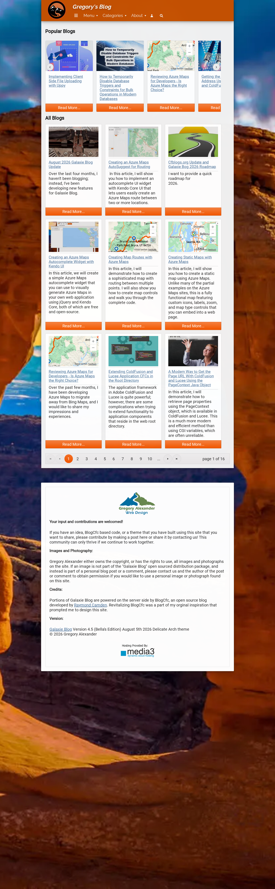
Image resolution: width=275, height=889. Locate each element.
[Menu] (76, 15)
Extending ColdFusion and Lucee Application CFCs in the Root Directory (131, 376)
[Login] (152, 15)
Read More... (69, 107)
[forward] (216, 67)
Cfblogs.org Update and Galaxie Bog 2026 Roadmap (192, 164)
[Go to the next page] (167, 458)
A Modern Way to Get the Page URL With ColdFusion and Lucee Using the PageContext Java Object (191, 378)
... (158, 458)
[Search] (161, 15)
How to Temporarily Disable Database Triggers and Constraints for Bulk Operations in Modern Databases (118, 87)
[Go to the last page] (177, 458)
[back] (50, 67)
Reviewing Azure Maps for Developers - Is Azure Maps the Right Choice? (170, 83)
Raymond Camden (90, 605)
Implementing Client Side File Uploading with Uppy (66, 81)
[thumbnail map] (73, 142)
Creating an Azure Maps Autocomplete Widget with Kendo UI (71, 261)
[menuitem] (75, 15)
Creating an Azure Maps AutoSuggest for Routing (129, 164)
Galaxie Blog (61, 629)
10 (150, 458)
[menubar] (118, 13)
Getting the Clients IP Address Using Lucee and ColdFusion (219, 81)
